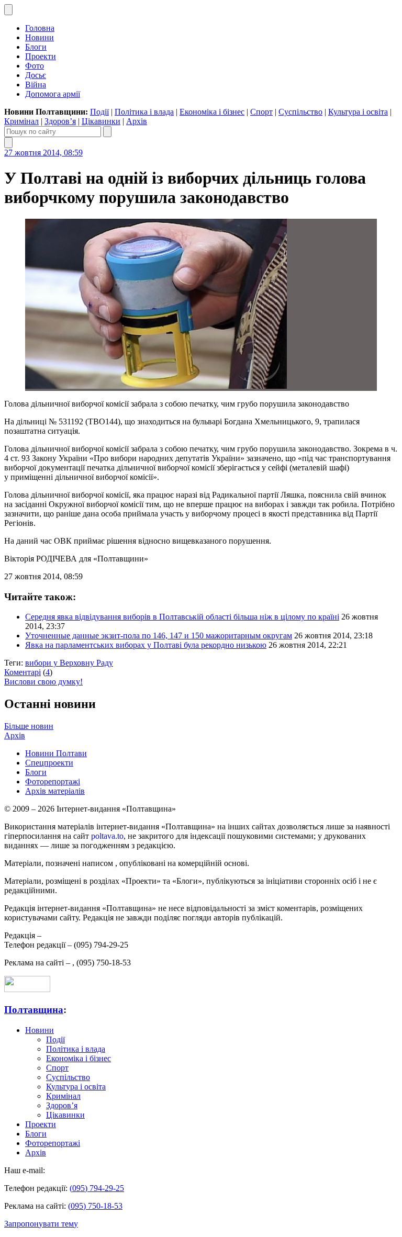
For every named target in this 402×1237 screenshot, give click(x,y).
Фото (34, 65)
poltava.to (107, 835)
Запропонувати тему (41, 1223)
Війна (35, 84)
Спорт (261, 111)
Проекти (40, 56)
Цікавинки (101, 121)
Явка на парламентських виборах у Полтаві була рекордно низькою (145, 644)
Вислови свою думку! (43, 681)
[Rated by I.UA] (27, 989)
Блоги (36, 46)
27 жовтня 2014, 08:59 (43, 152)
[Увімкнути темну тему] (8, 9)
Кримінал (21, 121)
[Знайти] (107, 131)
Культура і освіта (358, 111)
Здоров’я (60, 121)
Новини (39, 37)
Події (99, 111)
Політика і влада (144, 111)
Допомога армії (52, 93)
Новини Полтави (56, 753)
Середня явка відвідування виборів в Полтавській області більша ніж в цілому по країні (182, 616)
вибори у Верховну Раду (69, 662)
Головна (39, 28)
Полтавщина (33, 1009)
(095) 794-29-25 (97, 1188)
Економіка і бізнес (212, 111)
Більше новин (28, 726)
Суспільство (300, 111)
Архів (136, 121)
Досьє (35, 75)
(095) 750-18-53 (95, 1205)
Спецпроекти (49, 762)
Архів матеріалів (55, 790)
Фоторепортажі (52, 781)
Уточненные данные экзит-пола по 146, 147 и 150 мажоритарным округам (158, 635)
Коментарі (22, 672)
